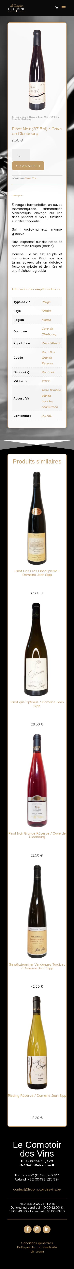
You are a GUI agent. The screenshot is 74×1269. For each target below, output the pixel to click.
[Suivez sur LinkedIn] (47, 1229)
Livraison (37, 1251)
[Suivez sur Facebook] (28, 1229)
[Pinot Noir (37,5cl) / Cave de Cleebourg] (37, 109)
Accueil (15, 117)
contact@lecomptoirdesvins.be (37, 1189)
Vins (24, 117)
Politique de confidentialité (37, 1247)
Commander (28, 165)
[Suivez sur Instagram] (37, 1229)
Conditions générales (37, 1242)
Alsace (32, 117)
